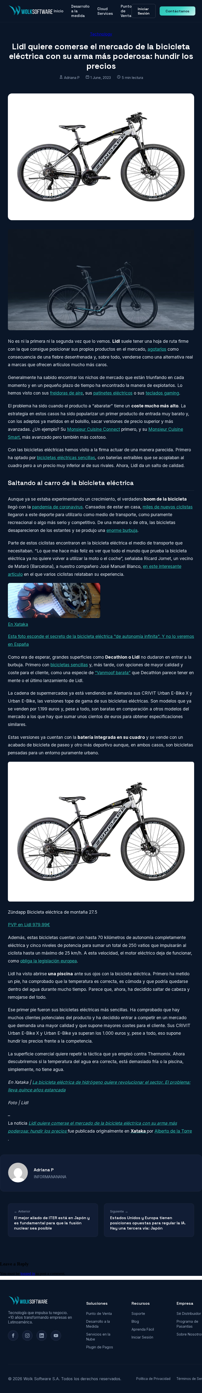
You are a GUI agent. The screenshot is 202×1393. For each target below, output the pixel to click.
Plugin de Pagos (99, 1347)
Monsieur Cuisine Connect (93, 429)
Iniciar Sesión (144, 11)
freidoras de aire (66, 393)
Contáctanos (177, 11)
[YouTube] (56, 1335)
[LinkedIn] (41, 1335)
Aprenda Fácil (143, 1329)
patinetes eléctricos (113, 393)
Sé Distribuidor (189, 1313)
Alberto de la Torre (173, 1131)
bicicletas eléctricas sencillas (66, 457)
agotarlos (157, 349)
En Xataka (18, 624)
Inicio (58, 11)
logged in (27, 1273)
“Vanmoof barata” (113, 672)
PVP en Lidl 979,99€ (29, 924)
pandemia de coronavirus (57, 506)
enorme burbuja (121, 530)
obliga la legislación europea (48, 960)
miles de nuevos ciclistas (168, 506)
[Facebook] (13, 1335)
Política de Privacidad (153, 1379)
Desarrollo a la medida (80, 11)
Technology (101, 34)
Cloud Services (105, 11)
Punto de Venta (126, 11)
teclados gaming (162, 393)
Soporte (138, 1313)
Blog (135, 1321)
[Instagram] (27, 1335)
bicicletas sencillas (69, 664)
